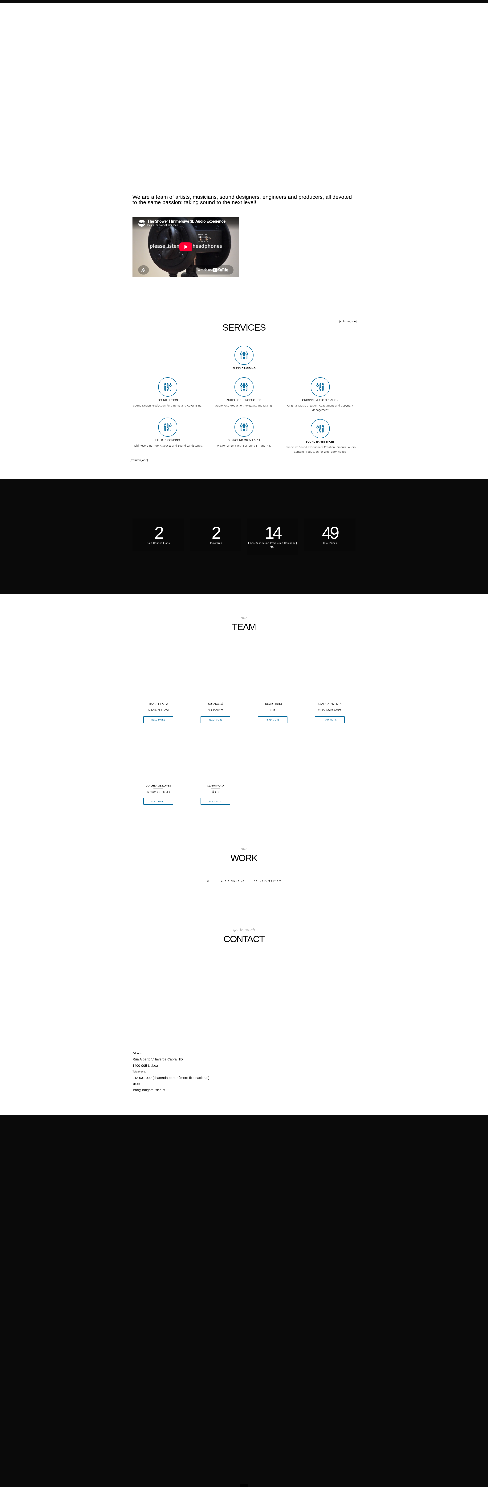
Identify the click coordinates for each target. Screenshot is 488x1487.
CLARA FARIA (215, 785)
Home (283, 9)
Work (332, 9)
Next (484, 743)
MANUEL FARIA (158, 703)
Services (301, 9)
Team (318, 9)
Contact (350, 9)
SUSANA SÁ (215, 703)
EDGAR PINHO (272, 703)
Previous (4, 743)
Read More (158, 719)
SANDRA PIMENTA (329, 703)
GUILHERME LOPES (158, 785)
